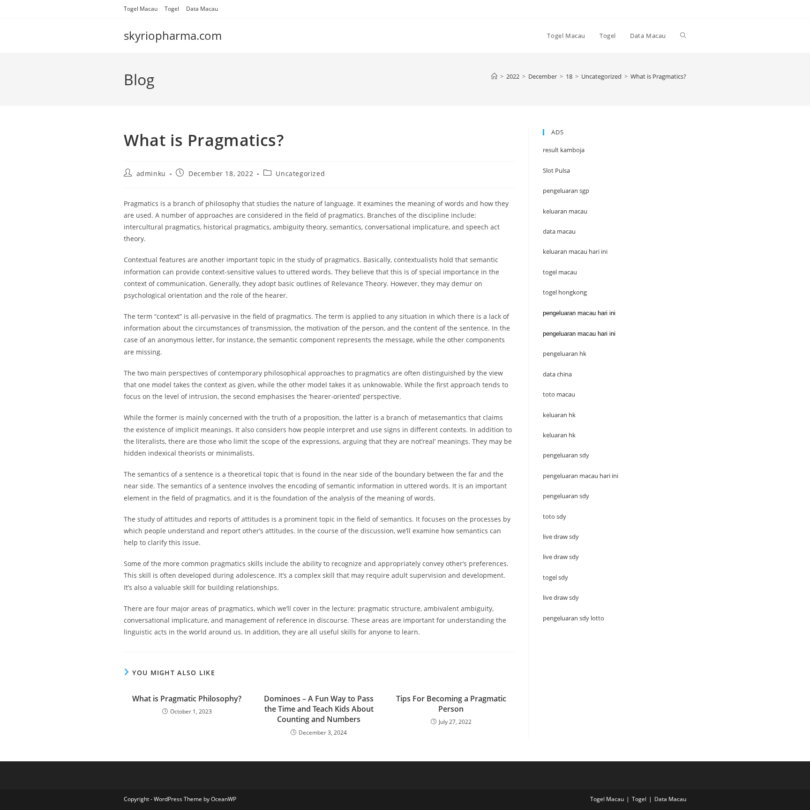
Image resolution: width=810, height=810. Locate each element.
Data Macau (202, 9)
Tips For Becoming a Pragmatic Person (451, 703)
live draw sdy (561, 597)
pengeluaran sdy (566, 496)
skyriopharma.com (173, 35)
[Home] (494, 76)
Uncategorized (300, 173)
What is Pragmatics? (658, 76)
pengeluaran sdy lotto (573, 618)
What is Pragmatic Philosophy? (186, 698)
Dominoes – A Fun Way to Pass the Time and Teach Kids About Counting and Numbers (319, 709)
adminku (151, 173)
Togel (172, 9)
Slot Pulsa (556, 170)
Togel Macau (141, 9)
